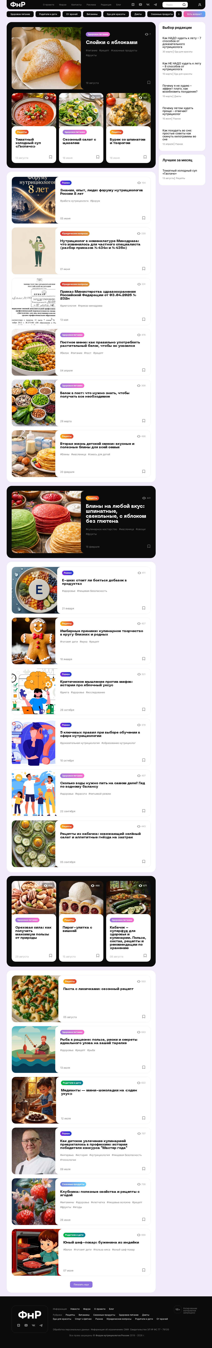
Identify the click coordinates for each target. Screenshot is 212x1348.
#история (82, 1155)
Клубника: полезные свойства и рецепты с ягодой (100, 1193)
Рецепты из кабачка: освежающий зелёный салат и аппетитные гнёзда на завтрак (100, 835)
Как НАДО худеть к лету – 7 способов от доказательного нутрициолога (181, 43)
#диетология (68, 305)
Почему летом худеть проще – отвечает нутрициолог (177, 111)
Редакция (106, 5)
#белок (64, 352)
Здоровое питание (20, 14)
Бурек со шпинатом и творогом (127, 141)
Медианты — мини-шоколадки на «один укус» (99, 1092)
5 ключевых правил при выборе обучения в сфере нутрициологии (100, 734)
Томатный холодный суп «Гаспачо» (28, 143)
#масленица (78, 454)
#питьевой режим (100, 793)
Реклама (91, 5)
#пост (87, 352)
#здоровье (68, 590)
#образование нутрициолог (118, 743)
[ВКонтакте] (148, 5)
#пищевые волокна (118, 1202)
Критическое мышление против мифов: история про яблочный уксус (96, 683)
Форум (62, 5)
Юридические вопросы (75, 233)
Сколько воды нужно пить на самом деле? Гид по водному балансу (102, 785)
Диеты (138, 14)
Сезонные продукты (162, 14)
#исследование (95, 692)
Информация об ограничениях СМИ (110, 1329)
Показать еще (81, 1284)
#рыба (91, 1050)
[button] (179, 14)
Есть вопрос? (194, 14)
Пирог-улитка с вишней (77, 929)
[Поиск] (184, 5)
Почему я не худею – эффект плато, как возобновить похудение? (179, 88)
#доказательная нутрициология (80, 743)
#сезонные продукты (124, 50)
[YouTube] (140, 5)
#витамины (67, 1202)
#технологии (68, 1159)
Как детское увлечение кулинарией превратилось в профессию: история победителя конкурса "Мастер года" (93, 1145)
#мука (83, 641)
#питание (91, 50)
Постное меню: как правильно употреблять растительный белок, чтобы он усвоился (100, 344)
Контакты (76, 5)
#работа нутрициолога (74, 200)
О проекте (48, 5)
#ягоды (77, 1207)
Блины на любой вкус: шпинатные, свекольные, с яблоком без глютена (116, 514)
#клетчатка (98, 1202)
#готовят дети (69, 641)
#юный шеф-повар (123, 1249)
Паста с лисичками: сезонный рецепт (98, 989)
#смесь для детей (99, 454)
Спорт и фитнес (83, 1319)
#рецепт (104, 50)
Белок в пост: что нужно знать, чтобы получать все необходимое (94, 395)
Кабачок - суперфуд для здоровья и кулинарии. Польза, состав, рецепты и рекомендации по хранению (128, 938)
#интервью (67, 1155)
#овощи (141, 529)
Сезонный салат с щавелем (79, 141)
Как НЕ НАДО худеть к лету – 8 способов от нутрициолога (181, 66)
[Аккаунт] (200, 4)
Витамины (92, 14)
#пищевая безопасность (92, 590)
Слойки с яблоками (111, 42)
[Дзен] (133, 5)
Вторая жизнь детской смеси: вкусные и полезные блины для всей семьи (97, 445)
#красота (81, 793)
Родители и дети (48, 14)
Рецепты (22, 132)
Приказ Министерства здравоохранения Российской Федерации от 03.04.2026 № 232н (98, 295)
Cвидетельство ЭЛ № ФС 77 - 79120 (149, 1329)
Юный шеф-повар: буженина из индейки (101, 1242)
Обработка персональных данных (71, 1329)
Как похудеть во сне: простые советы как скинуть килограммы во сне (179, 135)
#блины (64, 454)
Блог (118, 5)
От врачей (71, 14)
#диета (64, 692)
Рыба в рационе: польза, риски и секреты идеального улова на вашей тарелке (98, 1041)
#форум (95, 200)
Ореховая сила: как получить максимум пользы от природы (33, 933)
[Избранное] (149, 82)
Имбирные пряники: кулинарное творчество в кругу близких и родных (101, 633)
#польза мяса (101, 1249)
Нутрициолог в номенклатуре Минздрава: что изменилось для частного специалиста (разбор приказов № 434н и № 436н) (100, 245)
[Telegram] (155, 5)
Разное (66, 182)
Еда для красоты (116, 14)
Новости (74, 1309)
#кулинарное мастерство (101, 529)
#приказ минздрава (90, 305)
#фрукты (91, 55)
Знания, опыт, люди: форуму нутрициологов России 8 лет (101, 192)
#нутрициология (99, 1155)
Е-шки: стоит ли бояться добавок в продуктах (94, 582)
